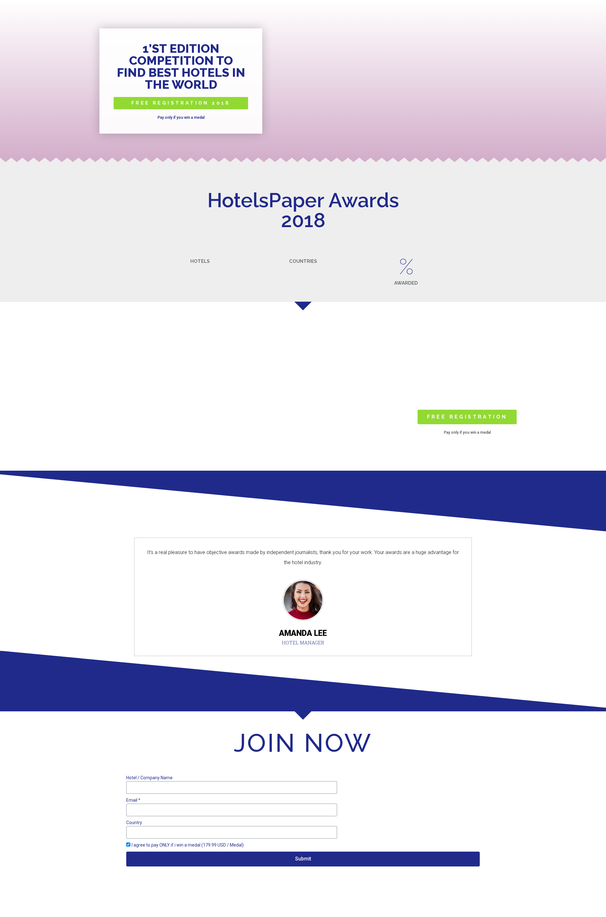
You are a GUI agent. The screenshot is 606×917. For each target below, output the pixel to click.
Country (134, 822)
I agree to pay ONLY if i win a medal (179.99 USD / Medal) (188, 845)
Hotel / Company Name (149, 777)
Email (131, 800)
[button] (181, 103)
